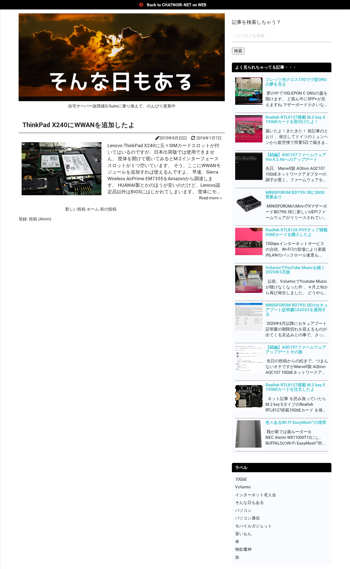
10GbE (241, 479)
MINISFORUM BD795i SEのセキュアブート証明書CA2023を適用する (297, 310)
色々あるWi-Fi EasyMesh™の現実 (296, 422)
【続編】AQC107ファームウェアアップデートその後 (296, 349)
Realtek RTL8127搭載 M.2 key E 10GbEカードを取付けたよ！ (295, 119)
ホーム (93, 209)
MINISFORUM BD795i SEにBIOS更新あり (295, 195)
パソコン (243, 510)
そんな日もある (249, 502)
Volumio (243, 487)
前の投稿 (108, 209)
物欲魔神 (243, 549)
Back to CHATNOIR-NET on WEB (176, 4)
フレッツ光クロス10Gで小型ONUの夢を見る (296, 82)
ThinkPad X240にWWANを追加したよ (78, 125)
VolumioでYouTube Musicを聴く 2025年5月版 (295, 270)
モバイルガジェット (253, 526)
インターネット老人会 (255, 494)
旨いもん (243, 533)
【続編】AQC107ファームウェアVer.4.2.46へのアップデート (296, 157)
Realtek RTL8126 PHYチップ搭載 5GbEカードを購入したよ (297, 232)
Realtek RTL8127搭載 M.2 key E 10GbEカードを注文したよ (295, 387)
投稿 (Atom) (40, 219)
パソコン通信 (247, 518)
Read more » (210, 197)
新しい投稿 (76, 209)
